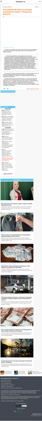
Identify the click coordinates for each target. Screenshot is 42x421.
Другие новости (8, 173)
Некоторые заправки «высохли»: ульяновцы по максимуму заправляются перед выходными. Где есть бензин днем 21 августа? (16, 298)
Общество (14, 263)
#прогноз (11, 359)
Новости (7, 201)
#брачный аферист (4, 264)
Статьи (11, 201)
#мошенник (10, 264)
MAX (28, 89)
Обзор (6, 232)
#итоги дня (3, 233)
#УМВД (14, 264)
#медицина (12, 202)
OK (38, 89)
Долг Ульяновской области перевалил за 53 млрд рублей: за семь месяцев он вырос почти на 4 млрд (16, 330)
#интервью (7, 202)
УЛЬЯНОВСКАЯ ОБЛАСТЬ (8, 47)
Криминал (6, 263)
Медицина (3, 201)
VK (36, 89)
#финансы (19, 328)
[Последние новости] (11, 107)
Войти (40, 1)
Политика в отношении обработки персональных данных (12, 400)
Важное (2, 263)
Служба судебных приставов (36, 415)
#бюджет (2, 328)
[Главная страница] (20, 1)
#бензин (2, 295)
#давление (3, 202)
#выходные (3, 359)
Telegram (32, 89)
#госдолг (6, 328)
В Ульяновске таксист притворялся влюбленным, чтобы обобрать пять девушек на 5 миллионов (15, 266)
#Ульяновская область (12, 328)
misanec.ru (20, 388)
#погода (7, 359)
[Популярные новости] (13, 107)
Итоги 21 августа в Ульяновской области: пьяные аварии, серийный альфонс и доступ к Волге (15, 235)
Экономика (10, 327)
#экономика (24, 328)
